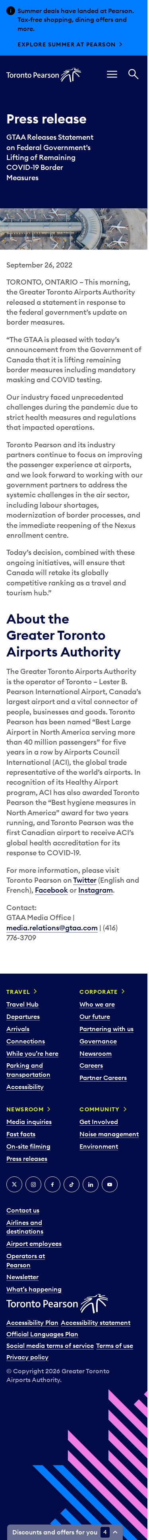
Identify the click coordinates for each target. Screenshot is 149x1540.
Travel (18, 991)
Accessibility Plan (32, 1322)
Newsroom (95, 1053)
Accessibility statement (95, 1322)
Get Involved (98, 1122)
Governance (98, 1041)
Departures (23, 1016)
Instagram (95, 890)
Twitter (85, 880)
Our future (94, 1016)
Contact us (22, 1210)
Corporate (98, 991)
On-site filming (28, 1146)
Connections (25, 1041)
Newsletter (22, 1277)
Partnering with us (106, 1029)
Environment (98, 1146)
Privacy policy (27, 1357)
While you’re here (32, 1053)
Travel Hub (22, 1004)
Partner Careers (103, 1078)
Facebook (51, 890)
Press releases (26, 1159)
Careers (91, 1065)
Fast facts (20, 1134)
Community (99, 1109)
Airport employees (34, 1243)
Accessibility (25, 1087)
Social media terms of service (50, 1345)
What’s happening (34, 1289)
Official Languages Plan (42, 1334)
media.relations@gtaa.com (52, 927)
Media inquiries (29, 1122)
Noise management (109, 1134)
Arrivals (17, 1029)
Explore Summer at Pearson (66, 44)
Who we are (97, 1004)
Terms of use (114, 1345)
